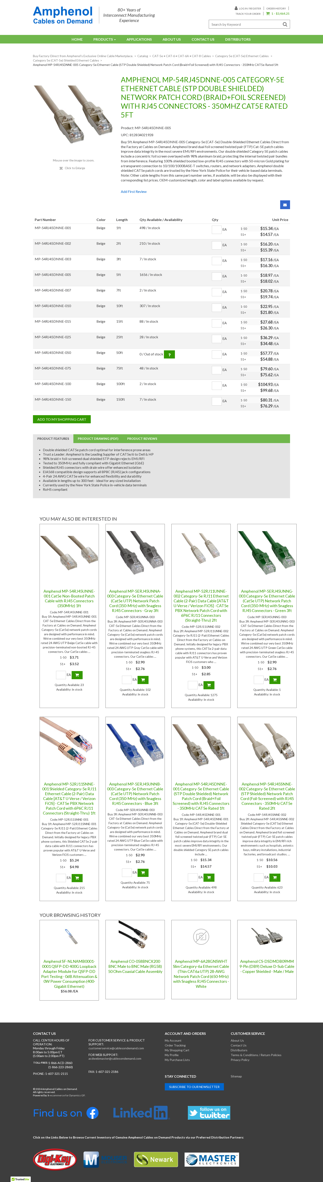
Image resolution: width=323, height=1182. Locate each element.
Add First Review (134, 191)
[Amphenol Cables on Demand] (62, 15)
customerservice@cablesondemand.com (116, 1048)
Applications (139, 39)
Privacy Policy (240, 1060)
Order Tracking (175, 1045)
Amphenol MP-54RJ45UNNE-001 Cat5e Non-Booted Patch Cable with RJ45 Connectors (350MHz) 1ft (69, 598)
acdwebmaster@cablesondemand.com (115, 1058)
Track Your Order (248, 13)
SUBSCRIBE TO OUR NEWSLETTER (194, 1087)
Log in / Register (250, 8)
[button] (277, 14)
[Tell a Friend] (285, 204)
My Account (173, 1040)
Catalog (142, 56)
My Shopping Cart (177, 1050)
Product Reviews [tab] (142, 438)
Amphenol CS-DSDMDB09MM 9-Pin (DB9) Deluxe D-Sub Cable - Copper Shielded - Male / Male (267, 966)
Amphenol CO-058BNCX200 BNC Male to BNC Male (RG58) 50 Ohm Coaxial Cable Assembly (135, 966)
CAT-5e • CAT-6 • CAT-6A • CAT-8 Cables (181, 56)
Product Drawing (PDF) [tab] (98, 438)
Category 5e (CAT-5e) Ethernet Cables (242, 56)
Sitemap (236, 1076)
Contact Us (203, 39)
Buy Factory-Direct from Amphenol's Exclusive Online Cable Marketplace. (83, 56)
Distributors (238, 39)
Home (77, 39)
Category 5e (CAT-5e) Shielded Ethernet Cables (66, 60)
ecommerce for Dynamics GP (67, 1095)
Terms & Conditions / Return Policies (256, 1055)
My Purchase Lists (177, 1060)
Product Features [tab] (53, 438)
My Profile (172, 1055)
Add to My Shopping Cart (61, 419)
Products (103, 39)
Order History (276, 8)
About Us (172, 39)
